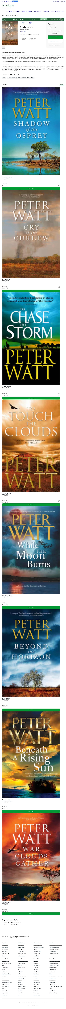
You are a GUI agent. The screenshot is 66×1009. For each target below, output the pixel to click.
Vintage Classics (4, 992)
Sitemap (3, 955)
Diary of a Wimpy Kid (22, 967)
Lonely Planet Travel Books (7, 982)
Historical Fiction (11, 924)
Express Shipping (21, 949)
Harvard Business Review (6, 973)
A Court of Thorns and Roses (23, 961)
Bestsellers (52, 942)
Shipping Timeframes (21, 951)
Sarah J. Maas (36, 986)
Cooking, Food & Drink (54, 965)
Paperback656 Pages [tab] (24, 39)
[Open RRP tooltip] (53, 27)
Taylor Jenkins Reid (37, 988)
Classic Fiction (52, 982)
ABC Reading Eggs (5, 961)
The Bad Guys (20, 984)
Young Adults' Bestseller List (55, 949)
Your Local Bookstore (38, 945)
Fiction (5, 922)
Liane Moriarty (36, 978)
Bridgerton (19, 965)
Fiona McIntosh (36, 971)
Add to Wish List (54, 41)
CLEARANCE (58, 11)
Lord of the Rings (21, 978)
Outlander (19, 982)
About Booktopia (37, 942)
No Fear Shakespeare (5, 984)
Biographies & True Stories (55, 961)
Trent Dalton (36, 992)
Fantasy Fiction (52, 984)
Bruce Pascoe (36, 963)
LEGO (3, 978)
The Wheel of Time (21, 988)
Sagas (17, 924)
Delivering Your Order (22, 953)
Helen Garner (36, 973)
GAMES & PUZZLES (38, 11)
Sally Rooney (36, 984)
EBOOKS (22, 11)
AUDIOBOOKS (29, 11)
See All (61, 84)
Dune (18, 969)
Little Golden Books (5, 980)
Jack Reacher (20, 971)
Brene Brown (36, 961)
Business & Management (54, 963)
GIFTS (52, 11)
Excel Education (5, 967)
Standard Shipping (21, 947)
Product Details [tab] (11, 52)
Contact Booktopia (5, 947)
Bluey (3, 965)
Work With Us (36, 955)
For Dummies (4, 971)
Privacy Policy (4, 951)
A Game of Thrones (21, 963)
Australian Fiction (53, 978)
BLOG (63, 11)
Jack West (19, 973)
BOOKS (10, 11)
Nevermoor (20, 980)
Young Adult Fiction (53, 992)
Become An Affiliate (5, 953)
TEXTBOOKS (16, 11)
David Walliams (36, 965)
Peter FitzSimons (37, 982)
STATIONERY (46, 11)
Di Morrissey (36, 967)
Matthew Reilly (36, 980)
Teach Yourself (4, 990)
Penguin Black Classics (6, 986)
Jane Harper (36, 975)
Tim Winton (36, 990)
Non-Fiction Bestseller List (54, 953)
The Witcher (20, 990)
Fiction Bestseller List (53, 951)
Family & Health (53, 969)
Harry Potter (4, 975)
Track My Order (4, 1)
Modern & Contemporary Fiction (14, 922)
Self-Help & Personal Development (56, 975)
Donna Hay (36, 969)
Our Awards (36, 949)
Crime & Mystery (53, 980)
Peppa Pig (3, 988)
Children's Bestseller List (54, 947)
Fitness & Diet (52, 971)
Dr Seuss (3, 969)
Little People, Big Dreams (22, 975)
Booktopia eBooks (37, 953)
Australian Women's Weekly (7, 963)
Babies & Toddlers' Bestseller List (56, 945)
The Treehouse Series (21, 986)
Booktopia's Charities (37, 951)
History (51, 973)
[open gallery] (3, 46)
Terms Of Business (5, 949)
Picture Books (52, 990)
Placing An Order (5, 945)
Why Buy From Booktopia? (39, 947)
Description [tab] (4, 52)
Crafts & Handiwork (53, 967)
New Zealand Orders (21, 955)
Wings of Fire (20, 992)
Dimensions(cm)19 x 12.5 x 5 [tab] (33, 39)
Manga (51, 988)
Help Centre (9, 1)
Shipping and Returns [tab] (20, 52)
